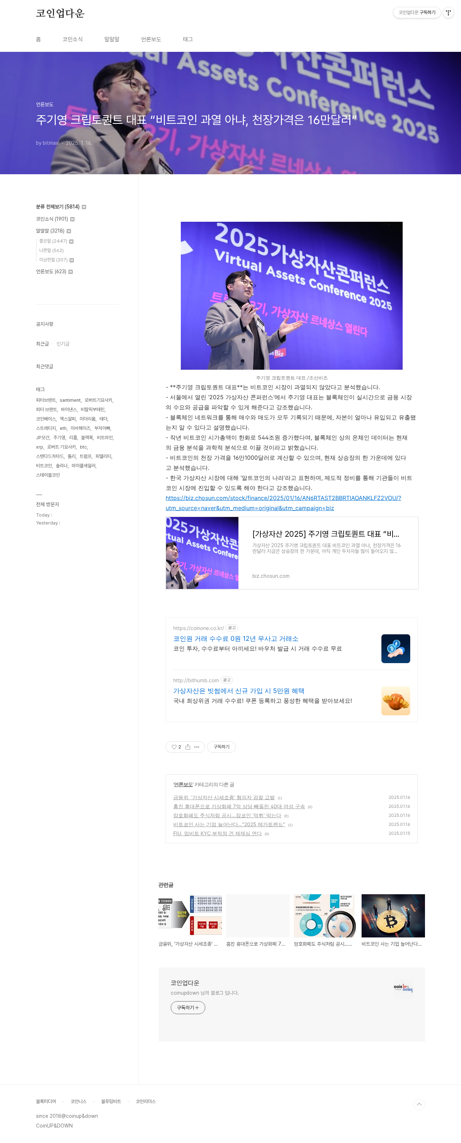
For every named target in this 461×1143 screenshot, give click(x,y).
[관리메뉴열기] (448, 12)
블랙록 (87, 437)
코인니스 (78, 1101)
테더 (103, 419)
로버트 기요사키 (61, 447)
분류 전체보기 (58, 207)
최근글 (42, 344)
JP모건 (42, 437)
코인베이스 (46, 419)
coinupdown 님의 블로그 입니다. (205, 993)
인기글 (63, 344)
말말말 (112, 39)
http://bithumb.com (196, 680)
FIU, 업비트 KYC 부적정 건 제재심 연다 (217, 833)
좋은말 (53, 241)
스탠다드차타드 (50, 456)
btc (83, 447)
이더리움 (87, 419)
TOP (419, 1104)
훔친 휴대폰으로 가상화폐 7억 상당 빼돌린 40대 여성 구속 (239, 806)
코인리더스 (146, 1101)
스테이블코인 (48, 475)
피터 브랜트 (46, 409)
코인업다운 (60, 14)
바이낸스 (69, 409)
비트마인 (105, 437)
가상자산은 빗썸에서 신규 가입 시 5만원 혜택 (239, 690)
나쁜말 (51, 250)
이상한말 (53, 259)
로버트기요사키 (98, 400)
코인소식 (73, 39)
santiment (70, 400)
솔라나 (62, 465)
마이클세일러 (83, 465)
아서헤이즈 (80, 428)
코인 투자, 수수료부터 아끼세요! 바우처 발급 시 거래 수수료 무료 (257, 648)
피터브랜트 (46, 400)
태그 (188, 39)
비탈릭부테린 (92, 409)
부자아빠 (102, 428)
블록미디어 (46, 1101)
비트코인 (44, 465)
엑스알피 (68, 419)
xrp (39, 447)
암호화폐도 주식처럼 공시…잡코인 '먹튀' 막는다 (227, 815)
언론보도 (151, 39)
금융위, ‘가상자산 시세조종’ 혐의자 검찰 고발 (224, 797)
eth (63, 428)
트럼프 (85, 456)
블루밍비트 (111, 1101)
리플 (73, 437)
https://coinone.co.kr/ (198, 628)
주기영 (59, 437)
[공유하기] (187, 747)
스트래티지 (46, 428)
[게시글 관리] (196, 747)
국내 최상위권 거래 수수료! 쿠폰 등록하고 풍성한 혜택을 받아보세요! (262, 700)
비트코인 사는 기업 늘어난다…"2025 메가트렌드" (229, 824)
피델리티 (103, 456)
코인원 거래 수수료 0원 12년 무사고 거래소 (236, 638)
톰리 (72, 456)
